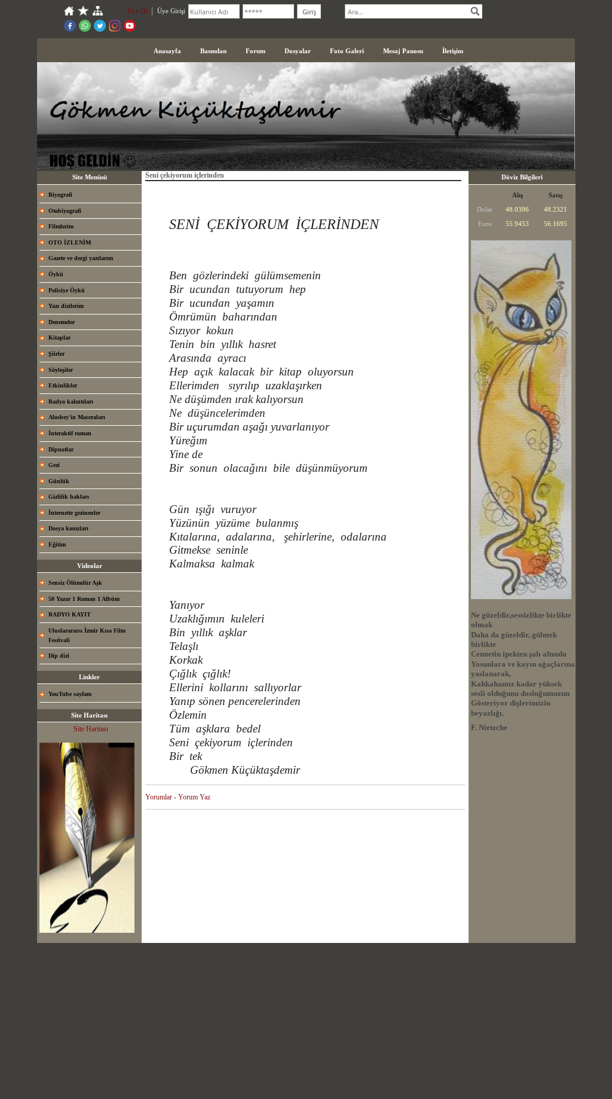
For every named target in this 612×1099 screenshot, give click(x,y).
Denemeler (61, 322)
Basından (213, 50)
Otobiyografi (64, 210)
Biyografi (60, 194)
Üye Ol (137, 10)
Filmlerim (61, 226)
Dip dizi (58, 655)
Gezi (54, 465)
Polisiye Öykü (66, 290)
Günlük (58, 481)
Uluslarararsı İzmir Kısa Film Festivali (87, 635)
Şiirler (56, 353)
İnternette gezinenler (74, 512)
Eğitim (57, 544)
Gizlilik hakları (68, 496)
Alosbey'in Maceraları (76, 417)
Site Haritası (91, 729)
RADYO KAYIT (69, 614)
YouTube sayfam (69, 694)
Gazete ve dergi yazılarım (80, 258)
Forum (255, 50)
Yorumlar (158, 797)
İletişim (452, 50)
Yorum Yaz (194, 797)
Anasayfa (167, 50)
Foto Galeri (347, 50)
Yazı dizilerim (66, 306)
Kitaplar (59, 337)
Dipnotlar (61, 449)
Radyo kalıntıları (70, 401)
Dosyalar (297, 50)
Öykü (55, 274)
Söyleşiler (60, 370)
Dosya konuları (68, 528)
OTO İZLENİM (69, 242)
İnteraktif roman (69, 433)
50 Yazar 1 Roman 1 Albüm (84, 599)
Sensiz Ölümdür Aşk (75, 582)
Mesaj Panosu (403, 50)
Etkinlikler (62, 385)
